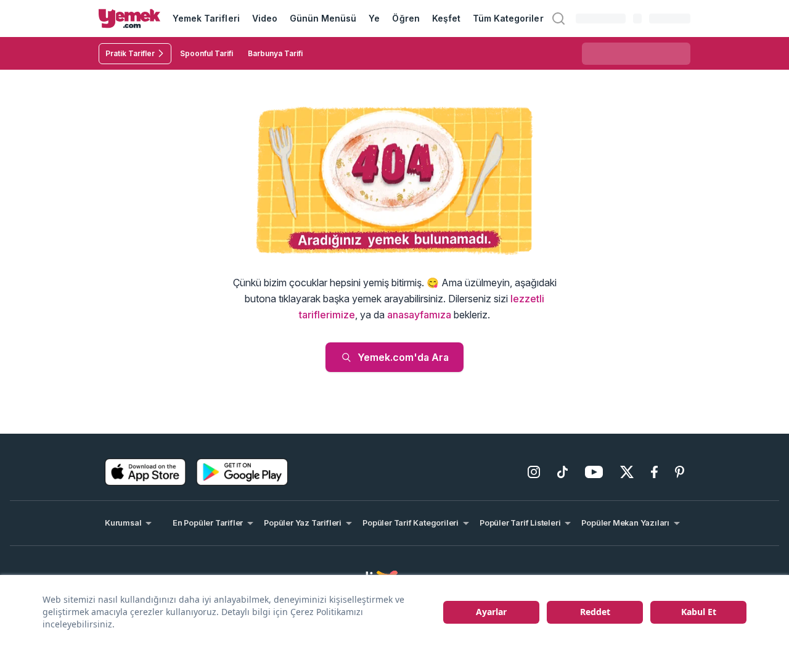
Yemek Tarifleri (206, 18)
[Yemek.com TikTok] (562, 472)
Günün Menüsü (323, 18)
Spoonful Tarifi (206, 53)
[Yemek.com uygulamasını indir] (145, 472)
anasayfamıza (419, 314)
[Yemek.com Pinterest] (679, 472)
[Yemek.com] (129, 18)
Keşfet (446, 18)
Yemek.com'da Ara (403, 357)
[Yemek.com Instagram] (534, 472)
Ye (374, 18)
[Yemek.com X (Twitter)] (627, 472)
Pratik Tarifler (130, 53)
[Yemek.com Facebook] (654, 472)
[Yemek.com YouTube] (594, 472)
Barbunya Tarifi (275, 53)
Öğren (405, 18)
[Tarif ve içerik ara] (558, 18)
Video (264, 18)
